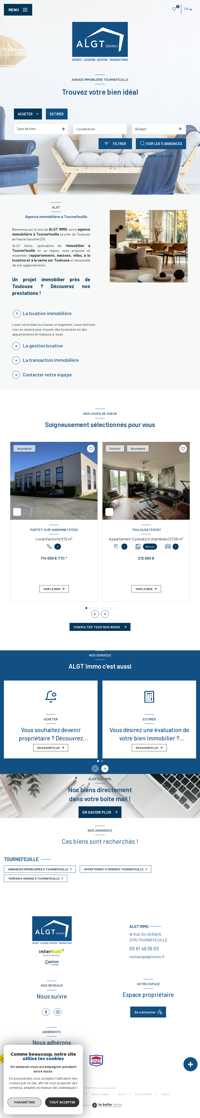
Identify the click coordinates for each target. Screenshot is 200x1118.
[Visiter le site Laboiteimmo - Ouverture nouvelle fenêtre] (106, 1105)
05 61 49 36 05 (144, 948)
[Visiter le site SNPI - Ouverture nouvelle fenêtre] (96, 1060)
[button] (105, 614)
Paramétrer (24, 1102)
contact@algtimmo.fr (147, 956)
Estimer (57, 114)
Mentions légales (100, 1094)
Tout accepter (62, 1102)
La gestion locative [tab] (43, 345)
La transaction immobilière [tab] (51, 360)
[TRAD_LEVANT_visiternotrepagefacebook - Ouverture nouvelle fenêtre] (46, 1012)
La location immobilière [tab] (47, 313)
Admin (122, 1094)
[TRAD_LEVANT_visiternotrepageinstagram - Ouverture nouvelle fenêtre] (57, 1012)
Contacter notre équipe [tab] (47, 374)
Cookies (165, 1094)
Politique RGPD (143, 1094)
